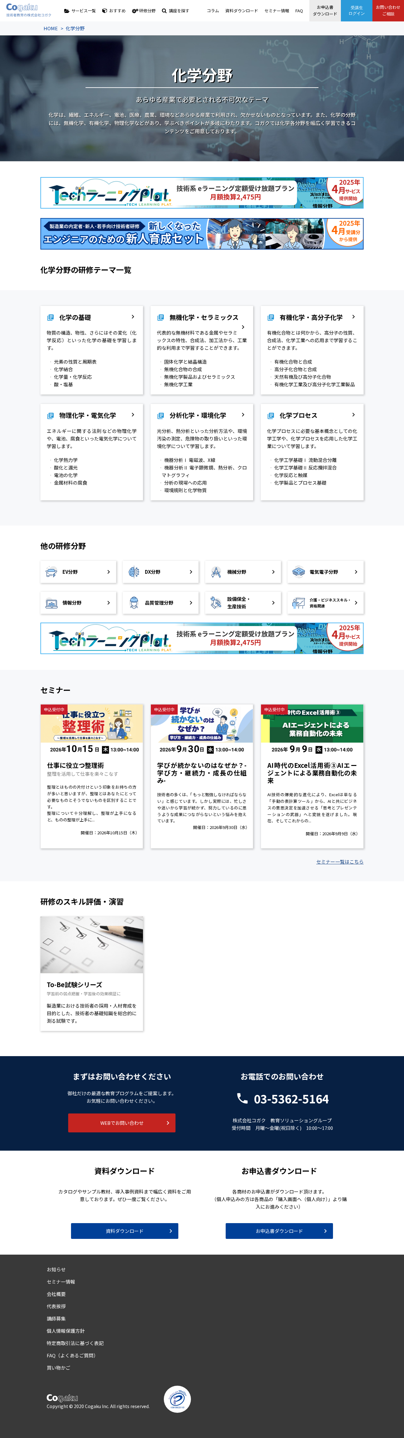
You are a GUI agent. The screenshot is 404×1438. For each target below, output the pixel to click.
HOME (51, 28)
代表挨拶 (56, 1306)
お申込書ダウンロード (325, 10)
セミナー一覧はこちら (340, 861)
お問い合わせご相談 (388, 10)
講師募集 (56, 1318)
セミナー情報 (276, 11)
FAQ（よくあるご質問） (72, 1355)
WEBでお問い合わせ (122, 1122)
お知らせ (56, 1269)
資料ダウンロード (241, 11)
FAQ (299, 11)
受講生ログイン (356, 10)
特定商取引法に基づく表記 (75, 1343)
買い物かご (58, 1367)
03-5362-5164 (291, 1098)
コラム (213, 11)
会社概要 (56, 1294)
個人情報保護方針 (66, 1330)
